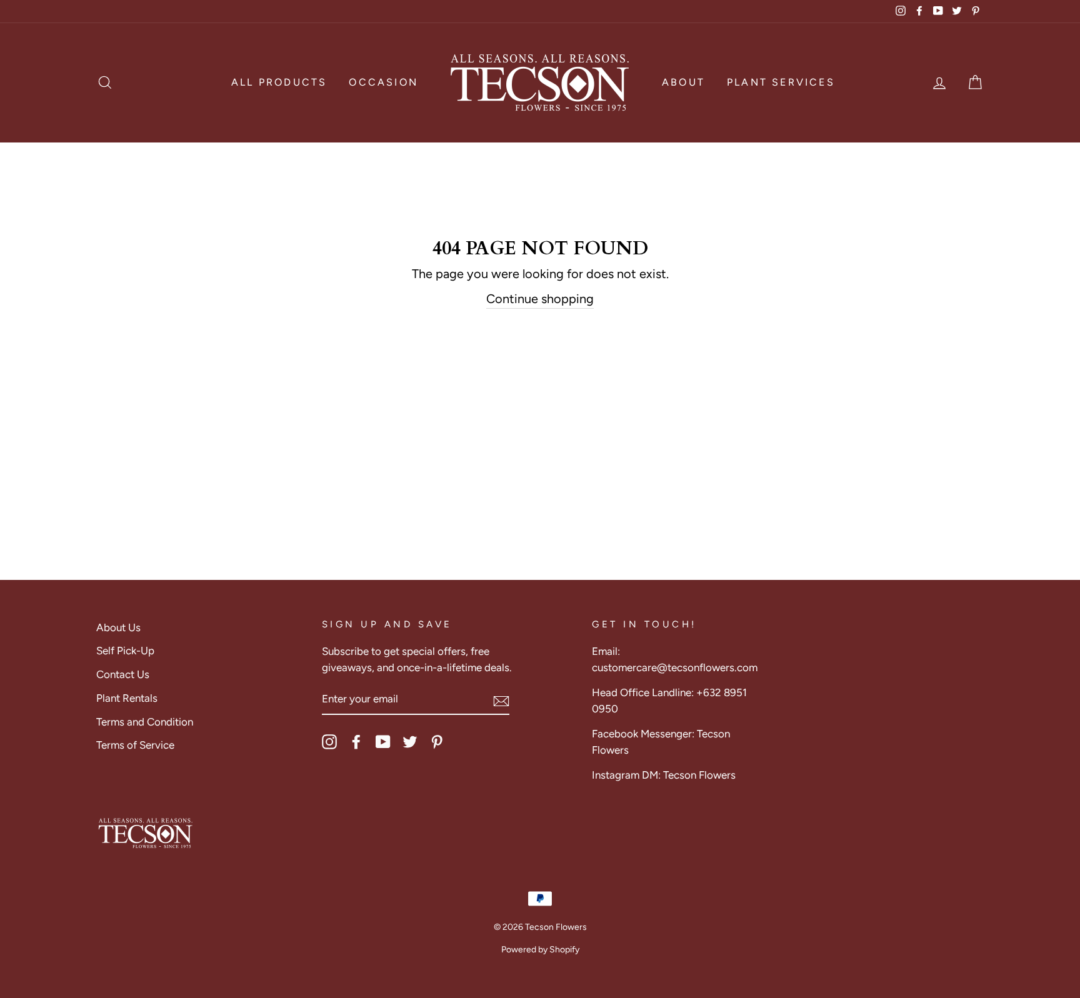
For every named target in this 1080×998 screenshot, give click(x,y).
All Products (279, 82)
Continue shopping (540, 298)
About (683, 82)
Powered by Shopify (540, 949)
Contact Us (122, 674)
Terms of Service (135, 745)
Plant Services (781, 82)
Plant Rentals (127, 698)
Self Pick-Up (125, 650)
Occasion (383, 82)
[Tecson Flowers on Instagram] (329, 742)
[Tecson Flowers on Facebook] (356, 742)
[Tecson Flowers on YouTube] (383, 742)
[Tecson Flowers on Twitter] (410, 742)
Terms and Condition (144, 722)
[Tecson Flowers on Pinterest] (436, 742)
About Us (118, 627)
